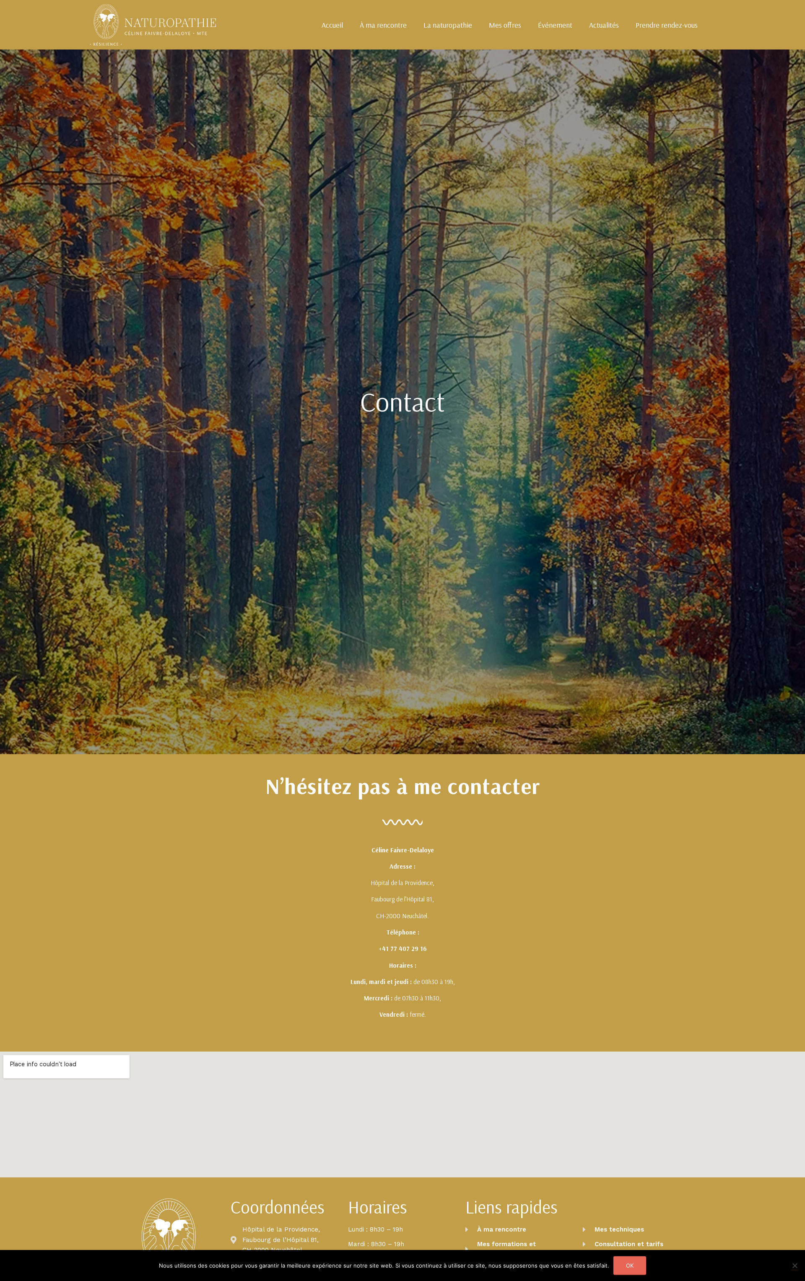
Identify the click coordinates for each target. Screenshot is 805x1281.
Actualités (604, 25)
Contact (402, 401)
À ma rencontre (383, 25)
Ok (630, 1265)
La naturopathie (447, 25)
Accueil (332, 25)
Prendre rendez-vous (667, 25)
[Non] (794, 1265)
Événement (555, 25)
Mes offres (505, 25)
